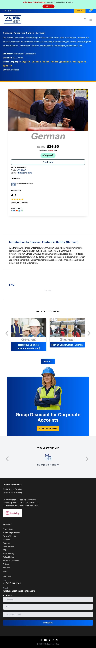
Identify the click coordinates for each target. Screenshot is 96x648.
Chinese (36, 61)
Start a (18, 170)
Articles (6, 564)
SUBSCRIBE (48, 623)
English (26, 61)
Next (89, 333)
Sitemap (6, 567)
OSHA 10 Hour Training (12, 489)
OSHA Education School (50, 644)
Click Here (48, 6)
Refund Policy (8, 557)
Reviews (6, 543)
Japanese (65, 61)
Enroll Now (48, 162)
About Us (6, 539)
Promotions (8, 529)
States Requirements (11, 532)
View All (48, 361)
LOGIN (79, 10)
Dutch (45, 61)
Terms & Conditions (11, 560)
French (55, 61)
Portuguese (79, 61)
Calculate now (48, 428)
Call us (21, 173)
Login (5, 571)
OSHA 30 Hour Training (12, 492)
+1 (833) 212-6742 (9, 11)
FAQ (4, 550)
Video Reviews (9, 546)
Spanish (7, 65)
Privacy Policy (8, 553)
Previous (7, 333)
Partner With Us (9, 536)
